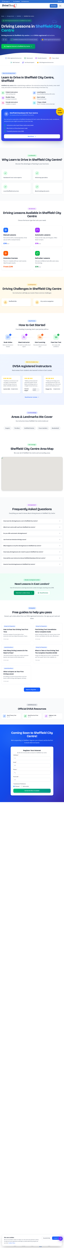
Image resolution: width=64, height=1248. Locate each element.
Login (60, 1)
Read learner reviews (31, 397)
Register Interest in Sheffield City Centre (18, 46)
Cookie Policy (11, 1243)
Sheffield (19, 16)
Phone (15, 769)
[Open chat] (61, 1239)
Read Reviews (44, 593)
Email (15, 762)
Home (2, 16)
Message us (7, 1)
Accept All (56, 1238)
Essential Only (46, 1238)
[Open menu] (60, 6)
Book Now (53, 6)
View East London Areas (23, 593)
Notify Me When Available (32, 791)
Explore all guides (32, 690)
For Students (16, 1)
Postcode (16, 777)
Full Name (16, 755)
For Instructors (25, 1)
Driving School (10, 16)
